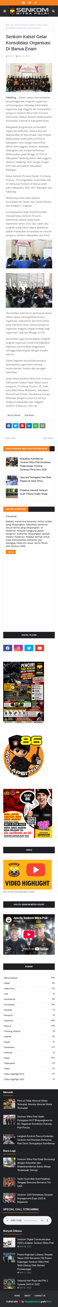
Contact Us (39, 1295)
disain (29, 1041)
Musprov (29, 1015)
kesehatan (29, 1047)
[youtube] (39, 648)
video (29, 1068)
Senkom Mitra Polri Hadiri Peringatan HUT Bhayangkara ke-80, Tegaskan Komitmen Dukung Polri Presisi (35, 1122)
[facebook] (23, 2)
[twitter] (30, 2)
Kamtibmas (29, 999)
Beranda (10, 24)
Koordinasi (29, 415)
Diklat (29, 983)
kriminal (29, 1052)
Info (29, 993)
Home (17, 1295)
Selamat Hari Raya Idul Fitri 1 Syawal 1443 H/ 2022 (32, 1282)
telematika (29, 1063)
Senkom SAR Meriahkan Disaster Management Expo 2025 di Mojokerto (35, 1198)
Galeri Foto (29, 988)
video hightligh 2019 (29, 1073)
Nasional (29, 1020)
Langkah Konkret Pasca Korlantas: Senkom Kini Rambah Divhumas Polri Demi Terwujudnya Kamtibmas (36, 1140)
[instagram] (35, 2)
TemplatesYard (31, 1301)
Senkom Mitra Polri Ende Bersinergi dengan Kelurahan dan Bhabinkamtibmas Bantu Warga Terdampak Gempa (36, 1165)
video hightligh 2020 (29, 1079)
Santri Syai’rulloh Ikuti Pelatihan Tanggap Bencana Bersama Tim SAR (34, 1182)
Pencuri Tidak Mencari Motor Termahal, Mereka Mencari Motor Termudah (34, 1104)
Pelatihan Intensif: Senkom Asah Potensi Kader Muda (34, 492)
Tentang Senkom (29, 1031)
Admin (11, 56)
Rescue (29, 1025)
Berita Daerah (21, 24)
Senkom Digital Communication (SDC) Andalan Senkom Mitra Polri (35, 1241)
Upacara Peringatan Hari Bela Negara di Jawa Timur (35, 479)
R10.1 (49, 1301)
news (29, 1057)
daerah (29, 1036)
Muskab (29, 1009)
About (27, 1295)
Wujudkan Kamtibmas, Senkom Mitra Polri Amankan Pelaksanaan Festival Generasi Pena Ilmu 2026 (35, 464)
